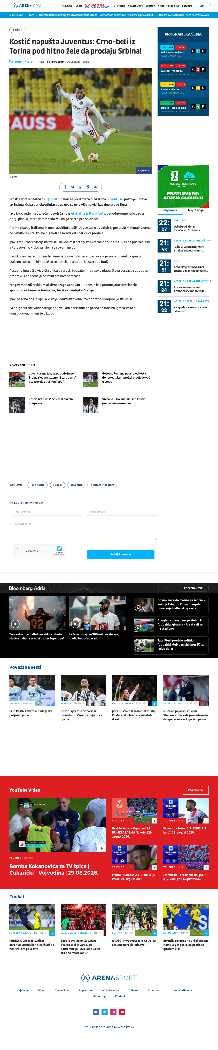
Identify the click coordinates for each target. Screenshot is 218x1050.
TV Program (118, 5)
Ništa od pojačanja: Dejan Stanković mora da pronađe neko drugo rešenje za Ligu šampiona (185, 715)
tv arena (92, 1027)
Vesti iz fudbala (122, 703)
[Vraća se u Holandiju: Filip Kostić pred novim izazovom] (90, 405)
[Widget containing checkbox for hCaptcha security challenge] (40, 550)
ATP (176, 260)
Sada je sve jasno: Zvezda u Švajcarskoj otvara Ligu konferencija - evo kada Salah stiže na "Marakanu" (80, 947)
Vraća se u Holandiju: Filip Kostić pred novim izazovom (123, 401)
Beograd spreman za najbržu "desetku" (190, 309)
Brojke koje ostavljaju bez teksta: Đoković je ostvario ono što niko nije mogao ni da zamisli (191, 269)
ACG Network (110, 990)
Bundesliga (170, 933)
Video (161, 5)
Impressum (86, 990)
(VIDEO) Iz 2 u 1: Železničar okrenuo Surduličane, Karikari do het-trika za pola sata (31, 945)
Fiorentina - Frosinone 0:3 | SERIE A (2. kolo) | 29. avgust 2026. (185, 877)
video (41, 990)
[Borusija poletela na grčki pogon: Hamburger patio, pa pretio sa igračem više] (186, 920)
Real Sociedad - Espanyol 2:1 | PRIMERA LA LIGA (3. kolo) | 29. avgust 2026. (132, 833)
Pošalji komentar (120, 554)
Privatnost (154, 990)
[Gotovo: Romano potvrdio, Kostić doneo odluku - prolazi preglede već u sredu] (90, 379)
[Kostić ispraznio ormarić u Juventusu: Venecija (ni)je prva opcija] (83, 690)
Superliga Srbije (20, 933)
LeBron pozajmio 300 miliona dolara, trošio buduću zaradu (94, 636)
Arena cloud (173, 5)
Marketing (99, 996)
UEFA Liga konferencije (76, 933)
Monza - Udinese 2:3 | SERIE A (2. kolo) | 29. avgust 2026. (133, 877)
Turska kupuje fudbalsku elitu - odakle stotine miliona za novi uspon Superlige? (36, 636)
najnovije (23, 990)
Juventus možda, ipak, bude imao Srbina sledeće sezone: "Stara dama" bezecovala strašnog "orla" (52, 378)
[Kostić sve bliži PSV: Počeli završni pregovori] (17, 405)
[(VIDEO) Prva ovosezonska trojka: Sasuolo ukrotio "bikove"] (134, 920)
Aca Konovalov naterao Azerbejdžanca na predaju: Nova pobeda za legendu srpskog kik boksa (189, 289)
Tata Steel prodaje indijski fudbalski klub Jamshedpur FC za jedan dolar (181, 645)
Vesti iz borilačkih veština (192, 240)
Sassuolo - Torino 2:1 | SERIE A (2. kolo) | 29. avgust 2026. (185, 831)
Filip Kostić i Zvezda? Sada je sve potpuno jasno (30, 713)
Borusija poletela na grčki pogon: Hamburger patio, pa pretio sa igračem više (185, 945)
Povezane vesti (22, 365)
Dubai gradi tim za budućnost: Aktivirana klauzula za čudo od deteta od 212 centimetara (191, 228)
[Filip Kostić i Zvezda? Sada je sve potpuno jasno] (32, 690)
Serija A (17, 29)
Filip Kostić (52, 199)
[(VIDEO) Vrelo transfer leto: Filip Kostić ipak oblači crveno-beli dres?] (134, 690)
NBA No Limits (135, 5)
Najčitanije (196, 210)
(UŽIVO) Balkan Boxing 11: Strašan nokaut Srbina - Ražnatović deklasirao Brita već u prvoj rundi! (75, 15)
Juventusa (114, 199)
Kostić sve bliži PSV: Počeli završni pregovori (51, 401)
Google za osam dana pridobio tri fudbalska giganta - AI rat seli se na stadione (181, 625)
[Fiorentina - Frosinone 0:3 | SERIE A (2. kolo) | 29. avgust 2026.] (186, 857)
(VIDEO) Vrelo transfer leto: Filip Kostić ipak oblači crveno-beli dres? (134, 715)
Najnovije (67, 5)
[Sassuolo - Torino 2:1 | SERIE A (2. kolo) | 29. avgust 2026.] (186, 810)
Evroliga (180, 220)
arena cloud (62, 990)
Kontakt (120, 996)
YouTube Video (24, 790)
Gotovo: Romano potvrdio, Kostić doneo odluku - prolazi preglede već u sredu (126, 378)
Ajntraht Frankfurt (102, 485)
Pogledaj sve (193, 588)
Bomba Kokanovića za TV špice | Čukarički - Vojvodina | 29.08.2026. (54, 869)
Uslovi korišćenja (181, 990)
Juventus (76, 485)
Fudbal (78, 5)
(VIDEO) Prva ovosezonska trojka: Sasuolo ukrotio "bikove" (134, 943)
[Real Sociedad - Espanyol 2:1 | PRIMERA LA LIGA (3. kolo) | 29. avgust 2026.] (134, 810)
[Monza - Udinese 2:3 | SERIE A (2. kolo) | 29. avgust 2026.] (134, 857)
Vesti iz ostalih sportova (192, 301)
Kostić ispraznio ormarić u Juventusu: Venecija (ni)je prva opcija (81, 715)
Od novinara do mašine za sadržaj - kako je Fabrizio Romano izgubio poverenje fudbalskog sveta (182, 604)
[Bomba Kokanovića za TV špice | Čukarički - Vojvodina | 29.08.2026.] (57, 825)
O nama (133, 990)
